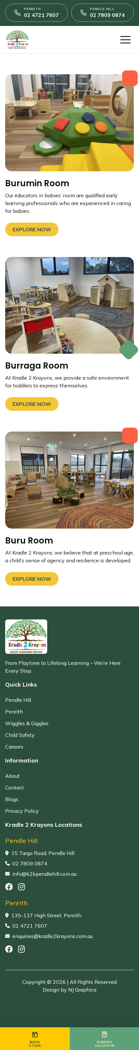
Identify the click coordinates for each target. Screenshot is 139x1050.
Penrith (14, 711)
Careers (14, 746)
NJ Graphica (82, 989)
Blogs (11, 799)
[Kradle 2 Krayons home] (42, 39)
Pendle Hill (18, 700)
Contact (14, 787)
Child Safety (20, 735)
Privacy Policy (22, 811)
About (12, 776)
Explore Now (32, 229)
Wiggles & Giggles (26, 723)
